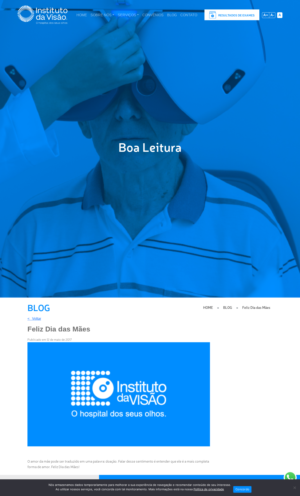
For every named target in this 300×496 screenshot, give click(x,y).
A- (272, 15)
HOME (81, 15)
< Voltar (34, 318)
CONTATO (188, 15)
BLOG (172, 15)
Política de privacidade (208, 489)
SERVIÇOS (127, 15)
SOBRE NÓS (101, 15)
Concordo (242, 489)
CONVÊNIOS (153, 15)
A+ (265, 15)
